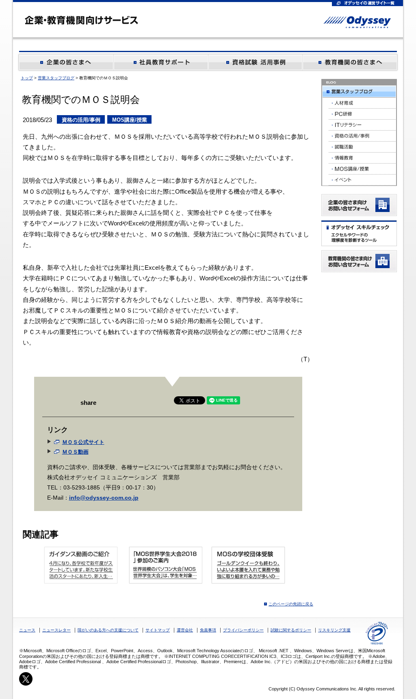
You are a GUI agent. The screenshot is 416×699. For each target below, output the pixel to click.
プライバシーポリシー (243, 630)
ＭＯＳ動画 (75, 452)
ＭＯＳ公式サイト (83, 442)
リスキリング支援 (334, 630)
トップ (27, 78)
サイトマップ (157, 630)
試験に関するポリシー (291, 630)
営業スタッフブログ (56, 78)
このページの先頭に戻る (291, 604)
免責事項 (208, 630)
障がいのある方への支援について (108, 630)
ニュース (27, 630)
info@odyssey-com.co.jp (104, 497)
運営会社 (185, 630)
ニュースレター (56, 630)
